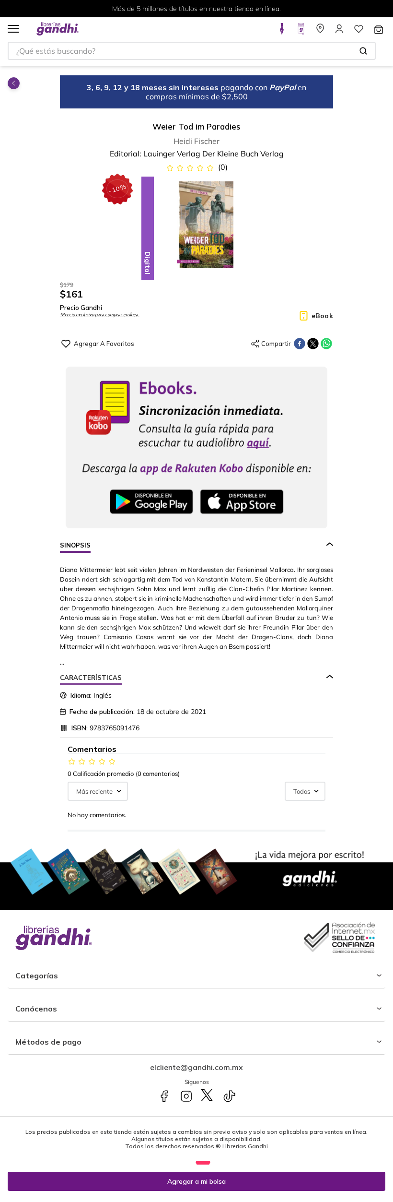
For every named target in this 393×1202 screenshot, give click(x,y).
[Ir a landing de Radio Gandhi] (301, 31)
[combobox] (192, 51)
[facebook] (299, 343)
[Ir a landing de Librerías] (320, 31)
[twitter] (313, 343)
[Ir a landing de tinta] (282, 31)
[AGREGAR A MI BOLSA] (196, 1181)
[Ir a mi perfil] (339, 31)
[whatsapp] (326, 343)
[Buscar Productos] (363, 51)
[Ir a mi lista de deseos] (358, 31)
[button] (13, 29)
